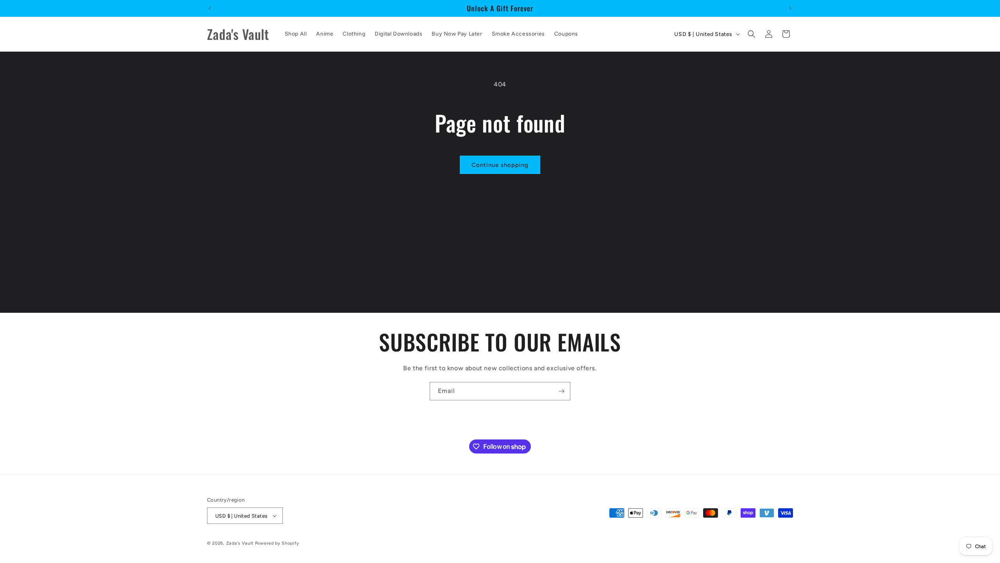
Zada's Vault (240, 543)
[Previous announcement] (209, 8)
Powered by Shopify (277, 543)
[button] (751, 34)
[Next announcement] (790, 8)
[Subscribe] (561, 391)
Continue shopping (500, 165)
